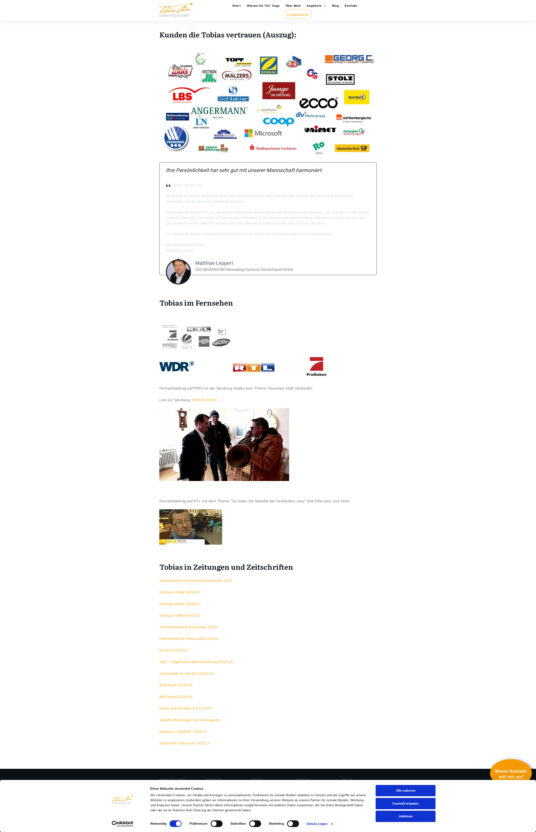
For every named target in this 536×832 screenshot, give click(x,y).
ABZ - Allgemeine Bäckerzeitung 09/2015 (196, 661)
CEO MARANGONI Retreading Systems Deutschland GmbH (244, 269)
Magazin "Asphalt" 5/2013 (182, 731)
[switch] (217, 823)
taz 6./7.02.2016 (173, 650)
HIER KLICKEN (204, 399)
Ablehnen (406, 816)
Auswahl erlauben (405, 803)
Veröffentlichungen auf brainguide (189, 720)
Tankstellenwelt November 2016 (188, 627)
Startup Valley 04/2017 (180, 615)
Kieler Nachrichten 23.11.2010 (185, 708)
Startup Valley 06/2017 (180, 592)
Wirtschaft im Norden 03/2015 (186, 673)
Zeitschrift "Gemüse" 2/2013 (184, 743)
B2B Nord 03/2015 (175, 685)
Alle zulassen (405, 790)
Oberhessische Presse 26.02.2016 (188, 638)
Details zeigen (317, 824)
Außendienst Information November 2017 (196, 580)
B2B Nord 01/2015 (175, 696)
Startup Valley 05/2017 (180, 603)
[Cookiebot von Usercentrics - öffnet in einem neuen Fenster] (122, 824)
